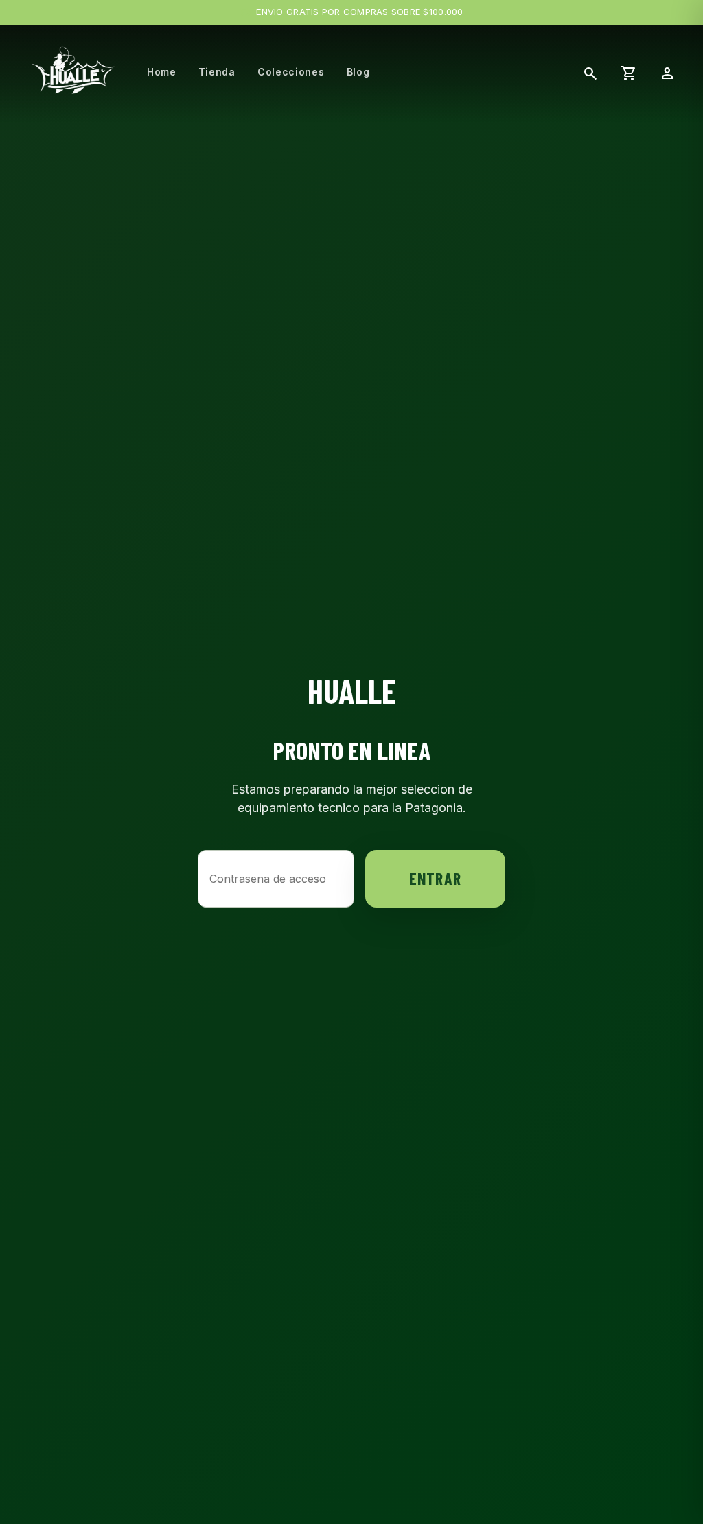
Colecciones (291, 72)
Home (161, 72)
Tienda (216, 72)
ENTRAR (435, 878)
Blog (358, 72)
